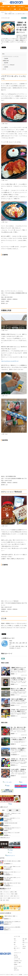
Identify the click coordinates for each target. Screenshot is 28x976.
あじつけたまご (17, 694)
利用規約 (15, 964)
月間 (17, 810)
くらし (18, 8)
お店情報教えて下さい (18, 960)
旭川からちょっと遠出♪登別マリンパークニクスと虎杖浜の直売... (12, 819)
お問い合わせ (16, 969)
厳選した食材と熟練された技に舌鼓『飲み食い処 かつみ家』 (12, 884)
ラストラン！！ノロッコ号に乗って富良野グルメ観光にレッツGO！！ (19, 739)
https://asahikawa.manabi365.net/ (9, 361)
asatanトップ (3, 12)
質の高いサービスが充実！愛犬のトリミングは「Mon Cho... (12, 873)
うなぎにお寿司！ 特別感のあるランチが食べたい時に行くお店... (12, 814)
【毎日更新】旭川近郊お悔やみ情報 (10, 823)
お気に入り (24, 47)
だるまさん (16, 684)
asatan (16, 715)
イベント (5, 8)
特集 (15, 938)
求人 (23, 944)
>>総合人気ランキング (5, 837)
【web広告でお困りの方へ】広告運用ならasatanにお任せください (12, 922)
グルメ (11, 12)
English (24, 948)
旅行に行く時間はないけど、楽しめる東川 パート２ (12, 833)
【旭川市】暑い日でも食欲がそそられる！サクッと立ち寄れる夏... (12, 828)
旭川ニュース (23, 8)
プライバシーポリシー (18, 966)
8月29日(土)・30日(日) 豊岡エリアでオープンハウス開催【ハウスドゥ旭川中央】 (18, 750)
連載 (19, 8)
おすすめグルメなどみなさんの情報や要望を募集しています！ (12, 928)
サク (8, 830)
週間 (10, 810)
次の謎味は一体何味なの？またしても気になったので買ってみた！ (18, 679)
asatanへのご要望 (17, 962)
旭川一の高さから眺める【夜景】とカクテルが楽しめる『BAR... (12, 878)
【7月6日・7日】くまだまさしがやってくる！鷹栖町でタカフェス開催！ (19, 711)
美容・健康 (14, 8)
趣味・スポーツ (10, 8)
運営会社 (15, 968)
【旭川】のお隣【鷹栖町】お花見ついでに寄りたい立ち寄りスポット (18, 701)
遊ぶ (3, 8)
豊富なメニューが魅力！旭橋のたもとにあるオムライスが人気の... (12, 867)
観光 (2, 8)
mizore (9, 835)
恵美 (15, 775)
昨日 (3, 810)
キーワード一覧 (17, 958)
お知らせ (24, 946)
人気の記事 (16, 957)
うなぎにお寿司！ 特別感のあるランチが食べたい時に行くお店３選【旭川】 (18, 771)
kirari (10, 640)
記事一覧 (15, 955)
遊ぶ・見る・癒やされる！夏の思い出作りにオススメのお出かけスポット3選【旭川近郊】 (18, 729)
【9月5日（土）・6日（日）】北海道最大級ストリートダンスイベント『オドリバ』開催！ (19, 760)
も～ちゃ (15, 673)
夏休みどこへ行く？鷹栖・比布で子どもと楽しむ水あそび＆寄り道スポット (18, 690)
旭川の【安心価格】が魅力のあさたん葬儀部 (12, 861)
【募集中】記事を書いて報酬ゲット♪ (11, 916)
